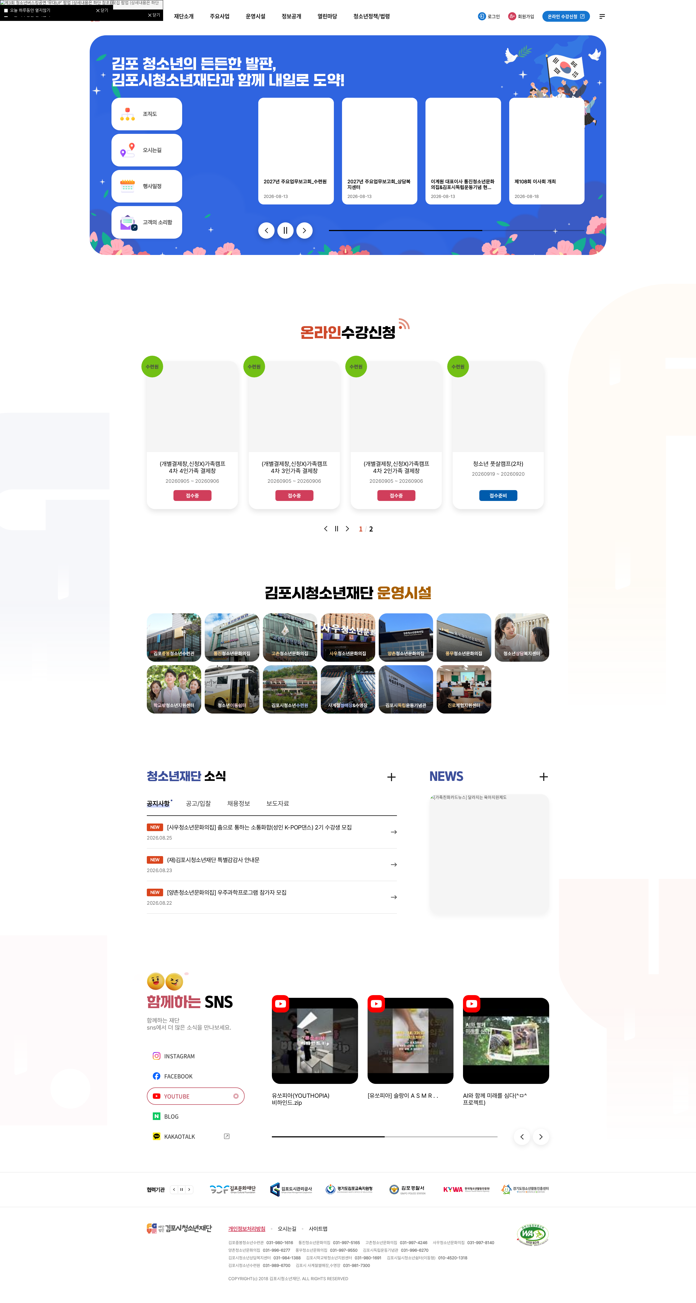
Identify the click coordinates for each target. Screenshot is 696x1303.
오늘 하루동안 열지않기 (30, 10)
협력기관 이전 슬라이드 (174, 1189)
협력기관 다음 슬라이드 (189, 1189)
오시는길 (287, 1229)
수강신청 (348, 334)
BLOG (171, 1116)
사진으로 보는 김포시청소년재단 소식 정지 (285, 230)
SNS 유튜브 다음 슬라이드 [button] (541, 1137)
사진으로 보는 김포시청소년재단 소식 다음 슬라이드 (304, 230)
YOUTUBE (176, 1096)
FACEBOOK (178, 1076)
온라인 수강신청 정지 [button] (336, 528)
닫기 (156, 14)
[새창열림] (533, 1225)
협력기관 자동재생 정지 (181, 1189)
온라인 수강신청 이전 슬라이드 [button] (325, 528)
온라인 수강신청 (562, 16)
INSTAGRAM (179, 1056)
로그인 (494, 16)
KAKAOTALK (179, 1136)
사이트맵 (602, 16)
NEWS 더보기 (543, 776)
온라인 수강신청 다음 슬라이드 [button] (347, 528)
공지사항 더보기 (391, 777)
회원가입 (526, 16)
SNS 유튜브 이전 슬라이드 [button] (522, 1137)
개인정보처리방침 (246, 1229)
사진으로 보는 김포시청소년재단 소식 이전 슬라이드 (266, 230)
